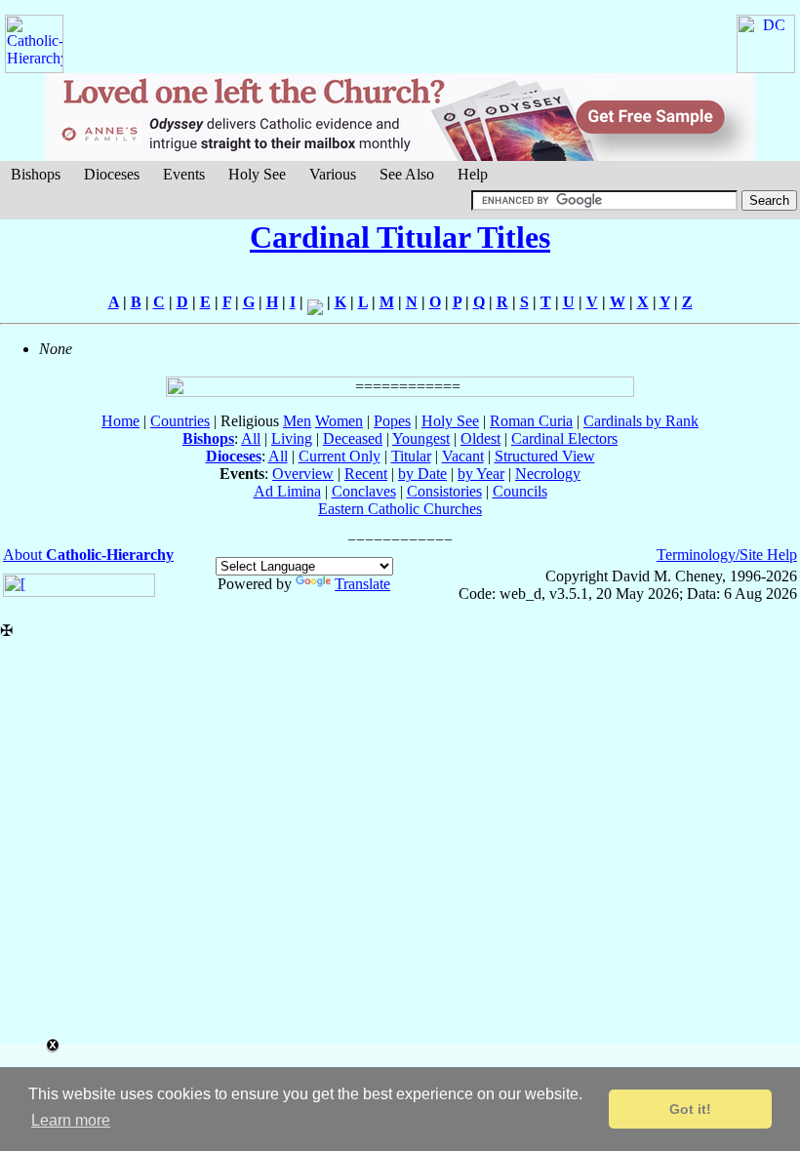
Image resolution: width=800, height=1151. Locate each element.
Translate (362, 584)
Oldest (480, 438)
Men (297, 421)
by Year (481, 473)
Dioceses (112, 174)
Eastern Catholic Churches (400, 508)
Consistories (444, 491)
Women (339, 421)
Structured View (545, 456)
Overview (303, 473)
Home (120, 421)
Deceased (352, 438)
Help (473, 174)
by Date (422, 473)
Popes (392, 421)
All (250, 438)
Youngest (421, 438)
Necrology (547, 473)
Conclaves (364, 491)
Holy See (257, 174)
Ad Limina (287, 491)
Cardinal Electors (564, 438)
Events (184, 174)
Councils (520, 491)
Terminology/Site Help (727, 554)
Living (291, 438)
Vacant (463, 456)
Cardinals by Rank (641, 421)
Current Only (339, 456)
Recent (365, 473)
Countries (180, 421)
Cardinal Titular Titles (400, 237)
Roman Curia (531, 421)
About (88, 554)
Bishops (35, 174)
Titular (411, 456)
